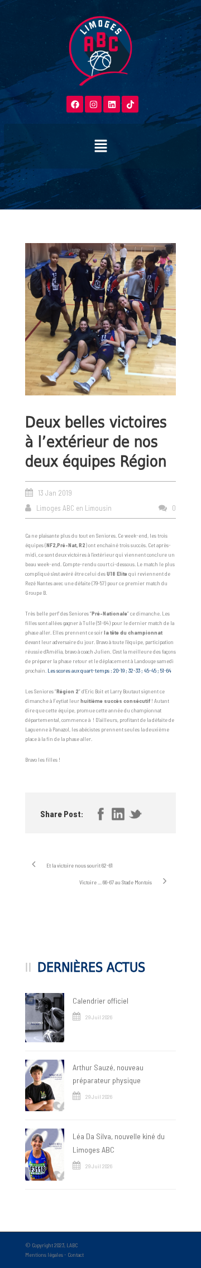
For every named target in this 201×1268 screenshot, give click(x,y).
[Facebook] (74, 104)
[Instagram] (93, 104)
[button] (100, 146)
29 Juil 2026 (98, 1017)
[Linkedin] (111, 104)
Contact (76, 1254)
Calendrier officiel (100, 1000)
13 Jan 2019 (55, 492)
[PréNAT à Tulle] (100, 319)
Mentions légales (44, 1254)
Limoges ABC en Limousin (74, 508)
